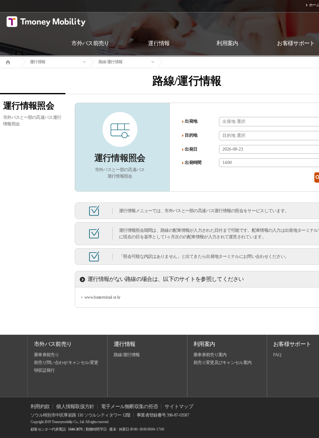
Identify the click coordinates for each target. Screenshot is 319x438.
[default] (192, 62)
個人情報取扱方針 (75, 406)
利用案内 (204, 344)
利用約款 (40, 406)
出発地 (191, 121)
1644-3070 (75, 429)
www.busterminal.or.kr (102, 297)
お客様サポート (292, 344)
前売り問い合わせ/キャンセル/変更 (66, 362)
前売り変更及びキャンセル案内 (222, 362)
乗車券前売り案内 (209, 354)
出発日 (191, 149)
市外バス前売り (53, 344)
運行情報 (37, 61)
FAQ (277, 354)
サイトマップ (178, 406)
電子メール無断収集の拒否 (129, 406)
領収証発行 (44, 370)
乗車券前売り (46, 354)
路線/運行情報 (110, 61)
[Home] (10, 61)
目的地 (191, 135)
